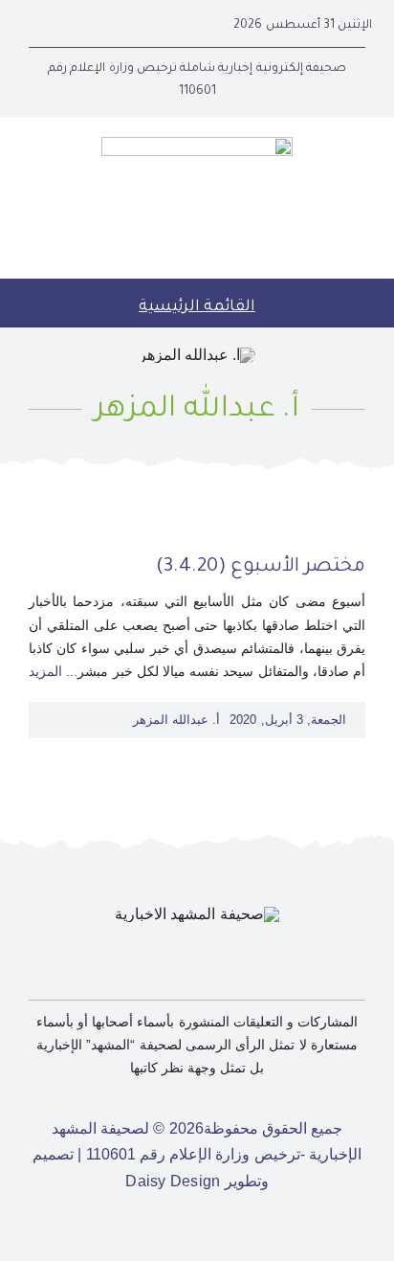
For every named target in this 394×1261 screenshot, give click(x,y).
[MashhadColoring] (197, 144)
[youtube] (65, 26)
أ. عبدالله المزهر (176, 719)
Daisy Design (172, 1181)
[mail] (34, 26)
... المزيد (53, 671)
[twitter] (95, 26)
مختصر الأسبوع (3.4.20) (260, 567)
